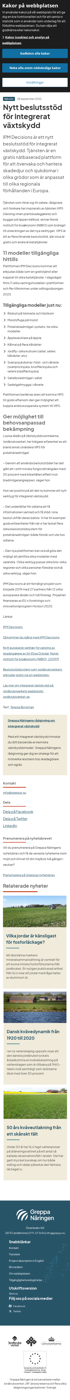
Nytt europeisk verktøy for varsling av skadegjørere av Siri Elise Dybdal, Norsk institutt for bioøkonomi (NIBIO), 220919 (31, 653)
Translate (30, 1254)
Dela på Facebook (18, 811)
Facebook (19, 1306)
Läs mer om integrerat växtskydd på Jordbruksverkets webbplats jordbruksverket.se (28, 691)
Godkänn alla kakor (35, 53)
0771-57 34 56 (36, 1233)
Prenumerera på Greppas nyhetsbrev (29, 875)
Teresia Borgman (22, 707)
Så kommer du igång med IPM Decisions (31, 637)
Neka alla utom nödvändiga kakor (35, 68)
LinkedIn (10, 825)
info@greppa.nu (14, 793)
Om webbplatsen (19, 1273)
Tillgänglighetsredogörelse (25, 1280)
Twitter (17, 1311)
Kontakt (14, 1248)
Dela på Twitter (15, 818)
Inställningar (35, 82)
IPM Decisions (13, 627)
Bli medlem (16, 1267)
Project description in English (26, 1260)
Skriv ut (13, 1293)
